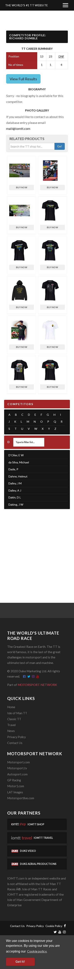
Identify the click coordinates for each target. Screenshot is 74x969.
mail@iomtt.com (18, 128)
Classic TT (14, 719)
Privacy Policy (16, 737)
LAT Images (15, 792)
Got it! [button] (20, 961)
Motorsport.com (18, 762)
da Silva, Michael (18, 462)
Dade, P (13, 469)
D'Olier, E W (16, 455)
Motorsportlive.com (20, 798)
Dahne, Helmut (18, 476)
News (11, 731)
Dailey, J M (15, 483)
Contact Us (14, 743)
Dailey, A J (14, 490)
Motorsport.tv (17, 768)
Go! (59, 146)
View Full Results (23, 79)
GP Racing (14, 780)
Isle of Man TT (17, 713)
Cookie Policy (53, 926)
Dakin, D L (14, 497)
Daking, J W (15, 504)
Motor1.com (15, 786)
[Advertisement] (37, 551)
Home (11, 707)
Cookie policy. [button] (37, 951)
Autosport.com (17, 774)
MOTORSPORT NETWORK (37, 685)
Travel (11, 725)
